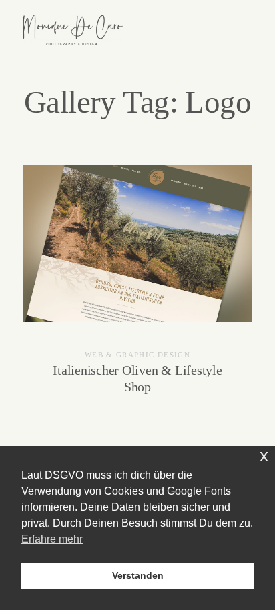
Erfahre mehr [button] (52, 539)
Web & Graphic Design (137, 355)
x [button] (264, 455)
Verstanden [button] (138, 575)
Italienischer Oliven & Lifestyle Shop (137, 289)
